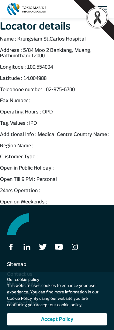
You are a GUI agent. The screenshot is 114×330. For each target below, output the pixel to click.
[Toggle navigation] (104, 9)
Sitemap (16, 264)
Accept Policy (57, 319)
